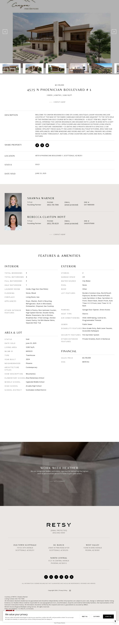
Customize (96, 616)
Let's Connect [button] (59, 481)
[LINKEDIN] (51, 577)
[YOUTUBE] (66, 577)
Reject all (85, 616)
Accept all (108, 616)
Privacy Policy (63, 590)
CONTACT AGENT (59, 234)
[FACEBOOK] (46, 577)
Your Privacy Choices (59, 623)
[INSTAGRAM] (61, 577)
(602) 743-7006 (53, 205)
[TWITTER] (56, 577)
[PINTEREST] (71, 577)
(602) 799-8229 (53, 223)
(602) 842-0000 (59, 533)
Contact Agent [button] (59, 102)
